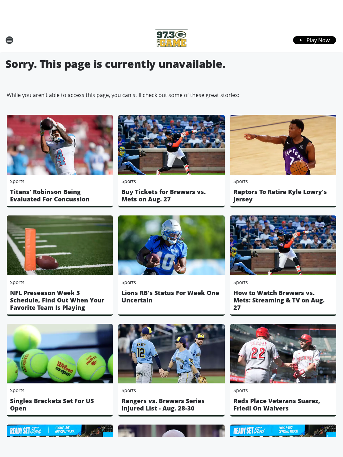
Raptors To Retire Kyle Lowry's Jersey (280, 195)
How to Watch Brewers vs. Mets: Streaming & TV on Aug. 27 (279, 300)
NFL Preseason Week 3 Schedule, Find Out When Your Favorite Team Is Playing (57, 300)
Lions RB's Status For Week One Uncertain (170, 296)
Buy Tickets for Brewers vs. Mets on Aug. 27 (164, 195)
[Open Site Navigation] (9, 40)
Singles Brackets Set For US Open (52, 404)
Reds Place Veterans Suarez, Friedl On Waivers (276, 404)
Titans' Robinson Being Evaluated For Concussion (49, 195)
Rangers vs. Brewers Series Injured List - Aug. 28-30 (163, 404)
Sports (17, 181)
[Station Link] (171, 40)
